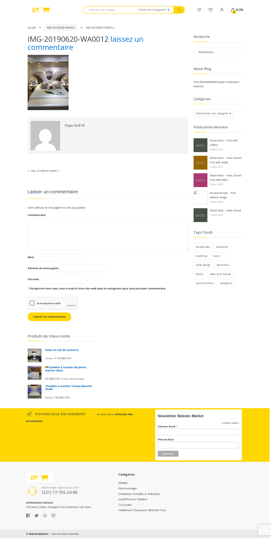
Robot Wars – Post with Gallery (224, 143)
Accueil (32, 27)
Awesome (222, 247)
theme (199, 274)
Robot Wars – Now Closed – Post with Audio (226, 160)
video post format (220, 274)
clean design (203, 265)
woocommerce (205, 283)
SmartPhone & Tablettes (132, 499)
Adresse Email (168, 426)
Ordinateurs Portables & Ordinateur (139, 494)
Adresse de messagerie (43, 268)
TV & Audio (125, 505)
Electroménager (127, 488)
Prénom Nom (166, 439)
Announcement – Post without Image (223, 195)
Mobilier (123, 483)
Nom (31, 257)
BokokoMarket (38, 534)
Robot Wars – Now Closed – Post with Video (226, 178)
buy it (217, 256)
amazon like (203, 247)
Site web (33, 279)
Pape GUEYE (75, 125)
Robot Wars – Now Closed (225, 210)
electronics (223, 265)
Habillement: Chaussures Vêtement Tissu (142, 510)
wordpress (226, 283)
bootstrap (201, 256)
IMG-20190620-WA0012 (61, 27)
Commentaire (37, 215)
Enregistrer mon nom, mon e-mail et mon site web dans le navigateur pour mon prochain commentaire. (98, 288)
